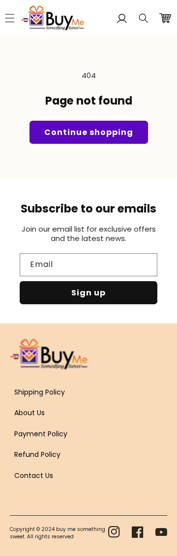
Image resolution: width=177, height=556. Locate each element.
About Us (29, 413)
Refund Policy (37, 454)
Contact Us (33, 475)
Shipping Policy (39, 392)
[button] (143, 18)
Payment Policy (40, 434)
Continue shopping (88, 132)
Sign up (88, 292)
